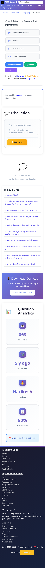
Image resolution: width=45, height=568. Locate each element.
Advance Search (8, 461)
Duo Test (5, 466)
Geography (26, 13)
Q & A (4, 498)
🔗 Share (30, 65)
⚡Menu (11, 70)
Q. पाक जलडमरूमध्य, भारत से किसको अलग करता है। (22, 210)
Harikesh (20, 76)
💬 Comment (17, 142)
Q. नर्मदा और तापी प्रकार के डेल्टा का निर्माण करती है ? (22, 240)
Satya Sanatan (7, 503)
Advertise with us (9, 529)
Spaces (4, 500)
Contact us (6, 531)
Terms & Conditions (10, 536)
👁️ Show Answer (14, 65)
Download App (8, 526)
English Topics (7, 469)
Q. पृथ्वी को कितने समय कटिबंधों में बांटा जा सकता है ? (22, 225)
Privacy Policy (7, 542)
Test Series (30, 5)
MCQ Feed (5, 5)
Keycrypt (5, 506)
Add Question (17, 5)
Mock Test (6, 458)
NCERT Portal (7, 490)
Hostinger (27, 553)
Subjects (5, 453)
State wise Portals (9, 479)
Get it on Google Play (22, 293)
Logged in (20, 95)
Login (10, 8)
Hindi (4, 477)
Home (5, 13)
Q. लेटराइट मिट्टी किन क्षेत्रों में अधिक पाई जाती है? (21, 264)
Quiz (3, 464)
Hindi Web (15, 13)
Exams (4, 456)
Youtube (5, 534)
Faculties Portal (8, 492)
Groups (5, 495)
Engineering (7, 482)
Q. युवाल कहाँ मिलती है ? (13, 195)
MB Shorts (6, 487)
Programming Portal (10, 485)
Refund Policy (7, 539)
